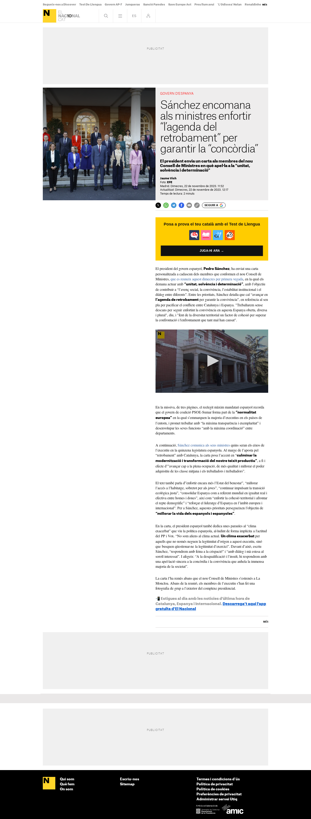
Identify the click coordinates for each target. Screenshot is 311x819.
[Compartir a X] (158, 205)
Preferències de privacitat (219, 794)
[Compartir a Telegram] (173, 205)
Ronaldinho (253, 4)
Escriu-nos (129, 779)
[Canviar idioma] (134, 16)
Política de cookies (212, 789)
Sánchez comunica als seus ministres (204, 445)
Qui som (67, 779)
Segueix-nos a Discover (59, 4)
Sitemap (127, 784)
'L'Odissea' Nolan (229, 4)
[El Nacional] (49, 16)
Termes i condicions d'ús (218, 779)
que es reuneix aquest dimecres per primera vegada (207, 278)
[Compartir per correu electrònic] (189, 205)
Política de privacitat (214, 784)
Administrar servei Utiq (216, 799)
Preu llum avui (204, 4)
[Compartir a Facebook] (181, 205)
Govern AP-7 (113, 4)
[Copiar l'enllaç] (197, 205)
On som (66, 789)
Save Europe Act (179, 4)
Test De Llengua (90, 4)
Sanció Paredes (154, 4)
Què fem (67, 784)
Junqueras (132, 4)
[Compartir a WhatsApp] (166, 205)
